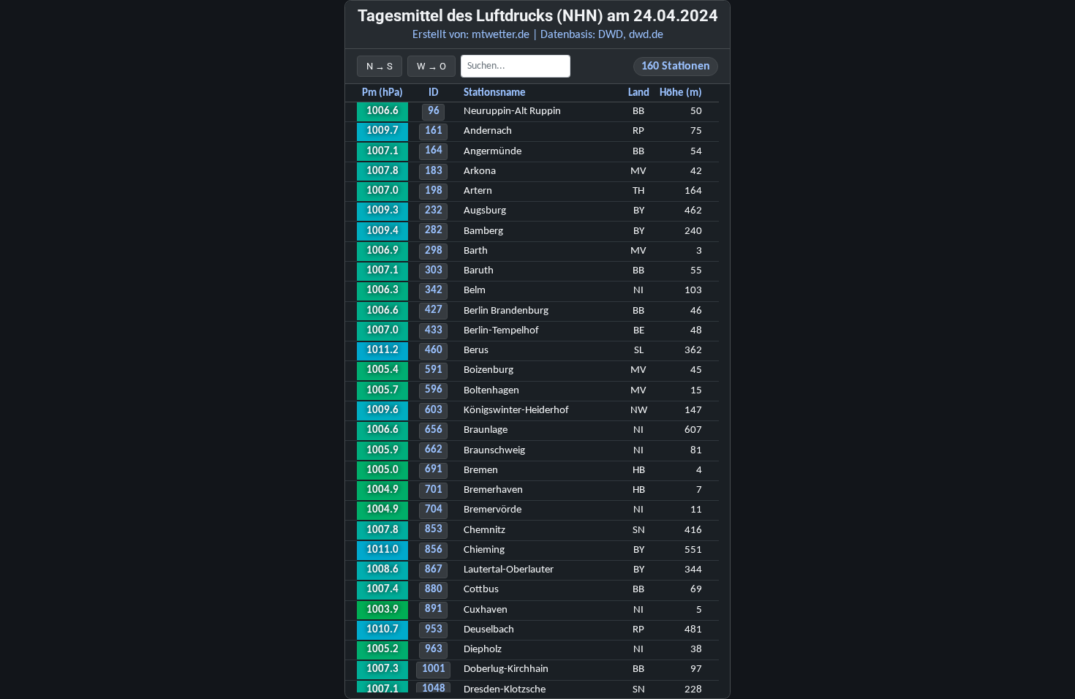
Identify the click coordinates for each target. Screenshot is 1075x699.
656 (433, 430)
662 (433, 450)
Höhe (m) (681, 93)
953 (433, 629)
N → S (379, 66)
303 (433, 270)
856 (433, 550)
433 (433, 330)
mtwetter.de (500, 35)
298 (433, 251)
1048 (433, 689)
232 (433, 210)
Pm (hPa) (382, 93)
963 (433, 649)
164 (433, 151)
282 (433, 230)
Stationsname (495, 93)
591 (433, 370)
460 (433, 350)
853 (433, 529)
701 (433, 490)
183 (433, 171)
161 (433, 131)
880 (433, 589)
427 (433, 310)
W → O (431, 66)
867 (433, 569)
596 (433, 390)
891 (433, 609)
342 (433, 290)
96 (434, 111)
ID (433, 93)
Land (638, 93)
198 (433, 191)
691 (433, 469)
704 (433, 510)
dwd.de (646, 35)
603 (433, 410)
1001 (433, 669)
